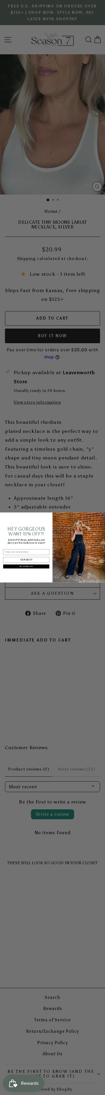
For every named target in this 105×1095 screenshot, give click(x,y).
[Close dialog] (102, 515)
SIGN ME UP (26, 560)
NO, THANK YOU (26, 566)
